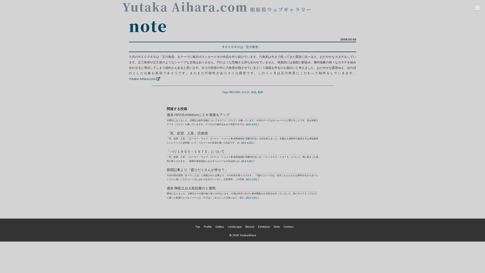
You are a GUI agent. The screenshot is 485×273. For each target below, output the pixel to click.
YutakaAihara (248, 235)
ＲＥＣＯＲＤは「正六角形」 (241, 47)
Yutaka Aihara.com (142, 79)
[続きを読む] (252, 124)
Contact (288, 226)
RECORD (234, 92)
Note (277, 226)
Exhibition (264, 226)
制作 (260, 92)
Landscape (235, 226)
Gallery (219, 226)
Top (197, 226)
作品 (253, 92)
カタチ (246, 92)
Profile (208, 226)
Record (249, 226)
